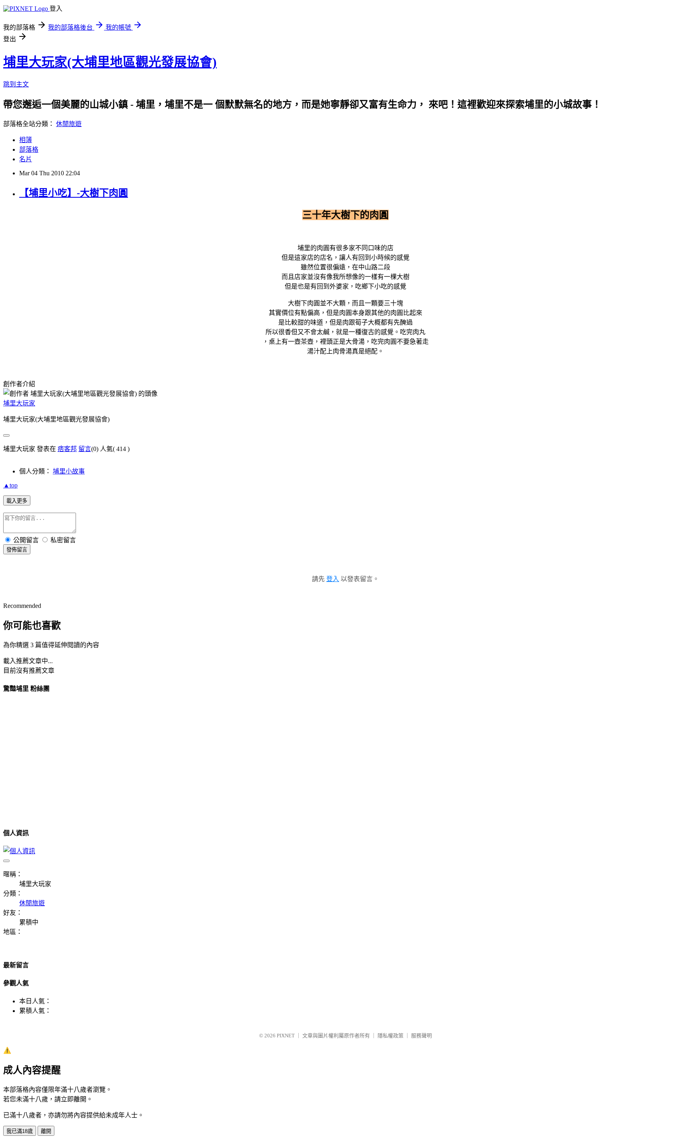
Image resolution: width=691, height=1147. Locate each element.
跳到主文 (16, 84)
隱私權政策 (390, 1036)
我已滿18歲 (19, 1131)
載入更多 (16, 501)
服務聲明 (421, 1036)
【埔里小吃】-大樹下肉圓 (73, 193)
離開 (46, 1131)
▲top (10, 485)
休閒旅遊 (69, 123)
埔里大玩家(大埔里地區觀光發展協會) (110, 62)
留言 (84, 448)
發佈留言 (16, 550)
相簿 (25, 139)
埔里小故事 (69, 471)
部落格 (28, 149)
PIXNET (286, 1036)
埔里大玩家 (19, 403)
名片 (25, 159)
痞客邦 (67, 448)
